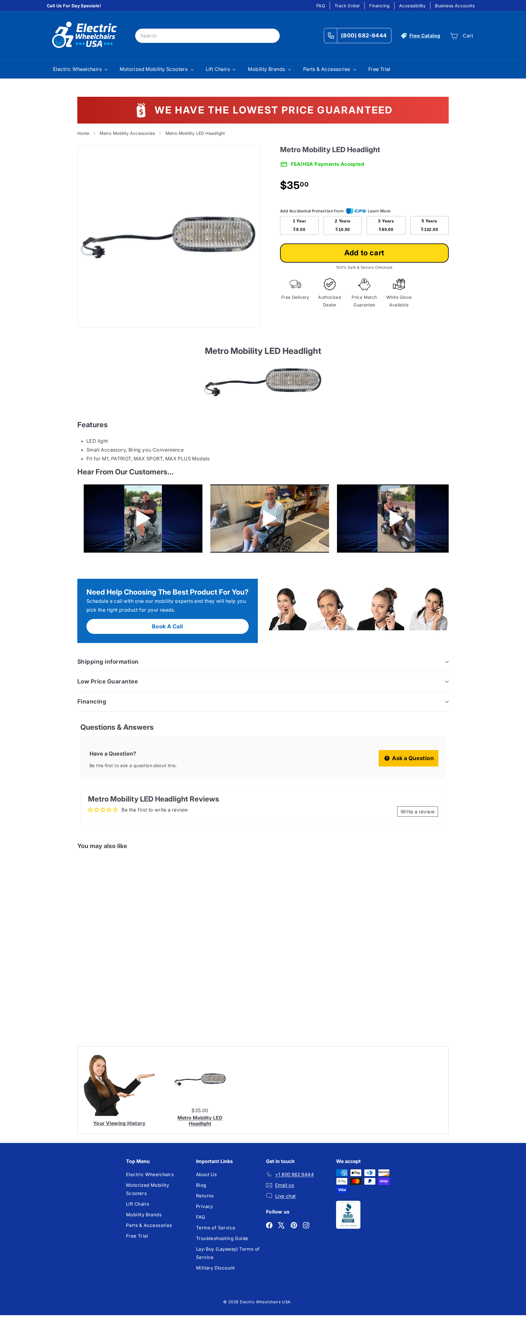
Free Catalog (424, 36)
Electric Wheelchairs (78, 69)
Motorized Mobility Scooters (154, 69)
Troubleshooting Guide (222, 1238)
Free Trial (379, 69)
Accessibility (412, 5)
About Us (206, 1174)
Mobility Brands (267, 69)
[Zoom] (168, 236)
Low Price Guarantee (107, 681)
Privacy (204, 1206)
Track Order (347, 5)
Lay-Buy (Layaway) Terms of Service (228, 1253)
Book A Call (167, 626)
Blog (201, 1185)
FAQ (320, 5)
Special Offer (103, 981)
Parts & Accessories (327, 69)
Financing (379, 5)
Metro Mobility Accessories (127, 133)
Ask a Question (412, 758)
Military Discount (215, 1268)
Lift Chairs (218, 69)
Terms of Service (215, 1228)
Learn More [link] (379, 210)
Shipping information (108, 661)
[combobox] (207, 36)
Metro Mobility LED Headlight (200, 1121)
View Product (103, 1007)
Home (83, 133)
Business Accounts (455, 5)
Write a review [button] (418, 812)
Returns (205, 1196)
